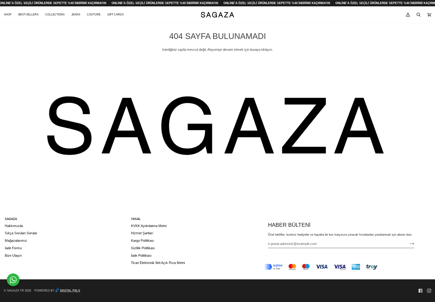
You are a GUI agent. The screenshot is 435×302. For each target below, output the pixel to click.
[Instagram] (429, 291)
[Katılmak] (408, 243)
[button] (9, 14)
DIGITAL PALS (70, 290)
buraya (255, 49)
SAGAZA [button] (11, 219)
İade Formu (13, 248)
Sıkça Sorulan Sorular (21, 233)
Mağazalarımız (16, 240)
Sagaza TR (15, 290)
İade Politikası (141, 255)
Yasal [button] (136, 219)
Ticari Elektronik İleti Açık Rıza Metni (158, 263)
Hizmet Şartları (142, 233)
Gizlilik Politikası (143, 248)
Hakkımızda (14, 226)
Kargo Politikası (142, 240)
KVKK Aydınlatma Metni (149, 226)
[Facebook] (420, 291)
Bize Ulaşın (13, 255)
